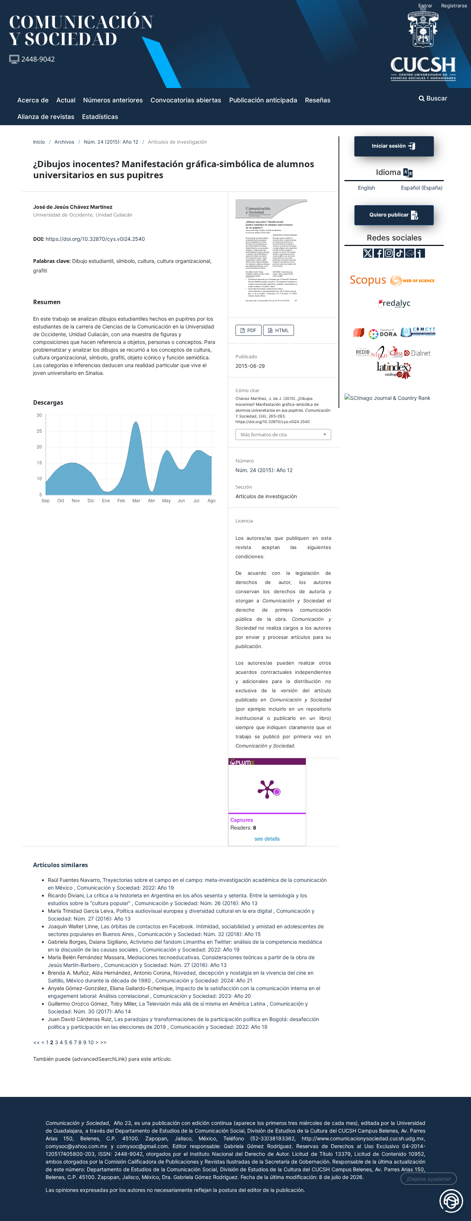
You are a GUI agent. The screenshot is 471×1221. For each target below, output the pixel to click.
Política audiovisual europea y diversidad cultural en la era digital (194, 911)
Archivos (64, 142)
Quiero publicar (389, 214)
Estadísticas (100, 116)
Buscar (436, 98)
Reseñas (317, 100)
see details (267, 838)
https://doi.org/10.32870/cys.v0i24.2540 (95, 239)
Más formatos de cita (264, 434)
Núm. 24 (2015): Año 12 (111, 142)
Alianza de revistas (45, 116)
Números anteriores (113, 100)
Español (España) (422, 187)
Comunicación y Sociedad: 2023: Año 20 (202, 996)
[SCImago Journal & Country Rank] (387, 397)
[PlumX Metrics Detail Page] (267, 789)
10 (91, 1042)
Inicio (39, 142)
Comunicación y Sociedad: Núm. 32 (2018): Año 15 (199, 934)
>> (103, 1042)
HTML (281, 330)
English (366, 187)
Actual (65, 100)
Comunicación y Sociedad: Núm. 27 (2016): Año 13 (165, 965)
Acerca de (33, 100)
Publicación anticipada (263, 100)
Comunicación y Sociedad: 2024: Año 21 (203, 980)
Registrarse (454, 5)
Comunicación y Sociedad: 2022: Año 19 (125, 887)
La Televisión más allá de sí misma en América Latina (203, 1003)
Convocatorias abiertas (185, 100)
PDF (251, 330)
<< (36, 1042)
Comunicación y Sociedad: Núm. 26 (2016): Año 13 (196, 903)
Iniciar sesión (389, 145)
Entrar (425, 5)
